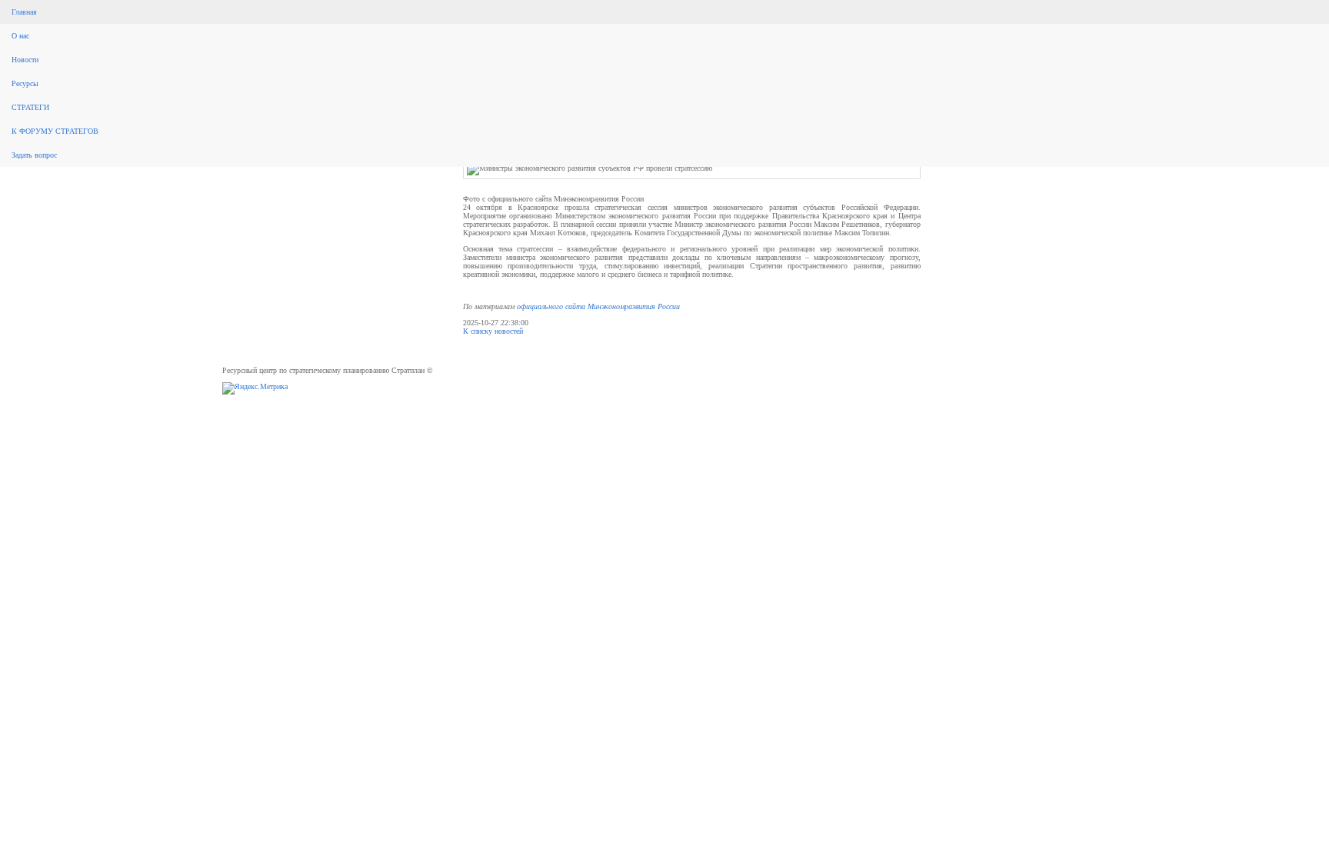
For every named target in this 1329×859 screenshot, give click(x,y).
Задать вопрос (34, 155)
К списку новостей (493, 331)
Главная (24, 12)
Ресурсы (25, 83)
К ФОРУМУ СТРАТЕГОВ (55, 131)
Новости (25, 59)
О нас (20, 36)
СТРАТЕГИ (30, 107)
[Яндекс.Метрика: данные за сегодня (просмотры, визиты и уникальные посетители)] (255, 388)
